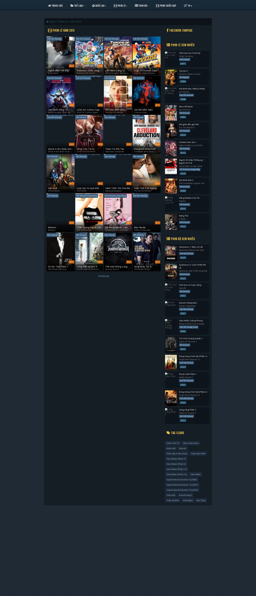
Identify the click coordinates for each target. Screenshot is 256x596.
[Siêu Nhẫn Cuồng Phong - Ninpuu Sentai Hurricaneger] (171, 327)
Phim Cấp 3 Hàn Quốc (177, 453)
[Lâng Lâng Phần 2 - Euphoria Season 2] (171, 416)
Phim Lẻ (121, 5)
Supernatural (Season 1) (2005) (182, 479)
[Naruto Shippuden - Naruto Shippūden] (171, 309)
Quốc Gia (99, 5)
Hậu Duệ (52, 188)
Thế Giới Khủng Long (116, 266)
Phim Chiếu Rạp (167, 5)
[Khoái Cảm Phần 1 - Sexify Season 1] (171, 380)
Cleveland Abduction (144, 149)
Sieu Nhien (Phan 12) (177, 474)
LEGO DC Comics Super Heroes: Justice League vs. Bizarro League (89, 109)
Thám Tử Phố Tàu (114, 149)
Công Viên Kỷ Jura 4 (87, 266)
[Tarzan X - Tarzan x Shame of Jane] (171, 77)
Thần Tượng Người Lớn (89, 227)
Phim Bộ (142, 5)
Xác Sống (200, 500)
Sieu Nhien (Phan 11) (177, 469)
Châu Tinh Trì (173, 443)
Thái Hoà (171, 495)
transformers (185, 495)
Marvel (182, 448)
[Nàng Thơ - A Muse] (171, 222)
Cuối (106, 276)
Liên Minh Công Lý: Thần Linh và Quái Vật (59, 109)
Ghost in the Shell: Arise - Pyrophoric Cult (60, 149)
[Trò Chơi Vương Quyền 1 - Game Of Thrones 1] (171, 345)
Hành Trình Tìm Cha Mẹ (117, 188)
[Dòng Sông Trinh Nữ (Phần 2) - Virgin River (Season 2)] (171, 398)
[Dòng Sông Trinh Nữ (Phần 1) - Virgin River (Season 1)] (171, 362)
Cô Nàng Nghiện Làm (116, 227)
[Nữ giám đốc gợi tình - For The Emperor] (171, 130)
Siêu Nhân (196, 474)
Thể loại (78, 5)
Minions (52, 227)
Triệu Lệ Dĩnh (173, 500)
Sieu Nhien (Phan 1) (176, 458)
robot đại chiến (198, 453)
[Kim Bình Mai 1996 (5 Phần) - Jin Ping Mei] (171, 95)
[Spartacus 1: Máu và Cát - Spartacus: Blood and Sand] (171, 253)
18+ (190, 5)
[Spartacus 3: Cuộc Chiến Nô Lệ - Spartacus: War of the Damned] (171, 271)
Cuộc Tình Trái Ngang (145, 188)
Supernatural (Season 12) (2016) (182, 490)
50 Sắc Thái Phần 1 (58, 266)
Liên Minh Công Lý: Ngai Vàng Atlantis (115, 70)
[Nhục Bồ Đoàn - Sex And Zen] (171, 113)
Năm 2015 (76, 21)
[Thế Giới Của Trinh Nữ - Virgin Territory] (171, 59)
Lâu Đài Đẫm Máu (143, 109)
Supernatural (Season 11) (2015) (182, 484)
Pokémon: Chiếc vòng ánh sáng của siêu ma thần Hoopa (88, 70)
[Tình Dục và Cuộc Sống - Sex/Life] (171, 291)
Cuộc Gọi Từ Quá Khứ (88, 188)
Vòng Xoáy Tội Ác (143, 266)
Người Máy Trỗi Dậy (58, 70)
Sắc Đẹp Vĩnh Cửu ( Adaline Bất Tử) (115, 109)
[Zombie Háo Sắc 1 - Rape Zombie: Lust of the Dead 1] (171, 148)
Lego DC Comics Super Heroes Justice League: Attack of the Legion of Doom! (146, 70)
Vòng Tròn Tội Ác (86, 149)
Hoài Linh (171, 448)
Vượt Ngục (188, 500)
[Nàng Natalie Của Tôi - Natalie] (171, 204)
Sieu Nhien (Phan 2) (176, 464)
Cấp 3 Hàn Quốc (191, 443)
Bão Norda (139, 227)
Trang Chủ (57, 5)
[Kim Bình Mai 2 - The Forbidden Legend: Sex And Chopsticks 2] (171, 186)
